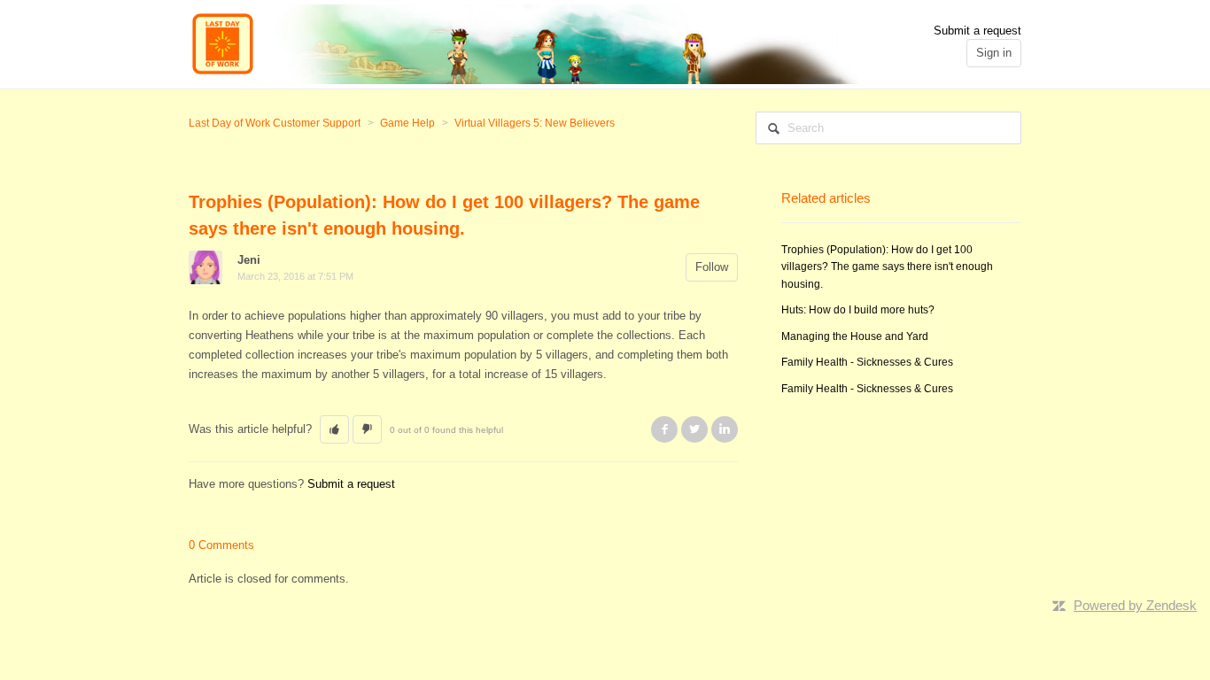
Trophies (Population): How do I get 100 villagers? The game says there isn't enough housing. (887, 266)
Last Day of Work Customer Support (275, 123)
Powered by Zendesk (1135, 605)
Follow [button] (711, 267)
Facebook (664, 429)
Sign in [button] (994, 52)
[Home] (525, 43)
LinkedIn (724, 429)
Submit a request (977, 30)
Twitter (694, 429)
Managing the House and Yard (854, 336)
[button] (334, 429)
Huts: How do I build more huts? (858, 310)
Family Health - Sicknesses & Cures (867, 362)
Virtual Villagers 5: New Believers (534, 123)
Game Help (407, 123)
